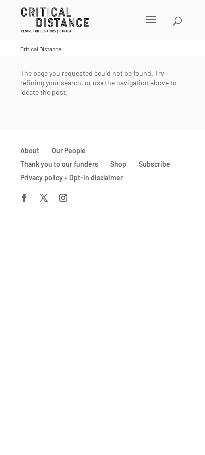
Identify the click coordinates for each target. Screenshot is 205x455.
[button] (89, 26)
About (29, 150)
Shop (118, 164)
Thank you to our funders (59, 164)
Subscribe (154, 164)
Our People (69, 150)
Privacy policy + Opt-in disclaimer (71, 177)
